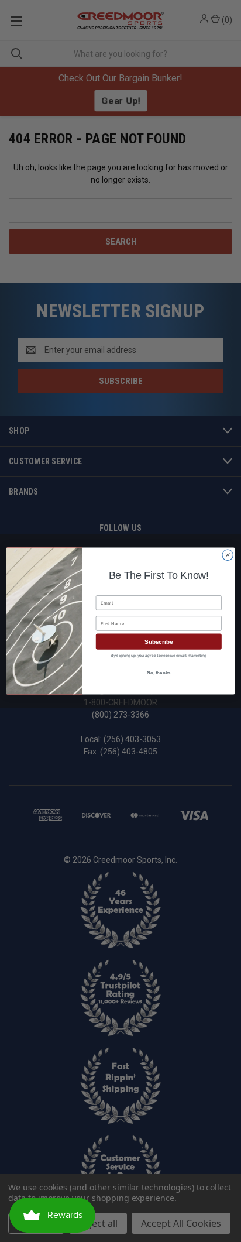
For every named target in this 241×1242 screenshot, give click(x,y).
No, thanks (159, 672)
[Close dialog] (227, 555)
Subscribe (158, 642)
